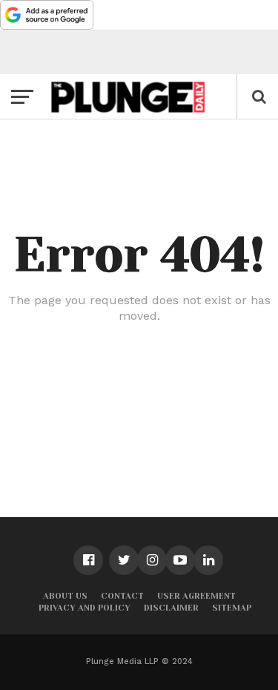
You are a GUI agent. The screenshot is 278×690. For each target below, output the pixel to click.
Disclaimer (171, 608)
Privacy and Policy (84, 608)
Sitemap (231, 608)
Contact (122, 596)
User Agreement (196, 596)
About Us (65, 596)
